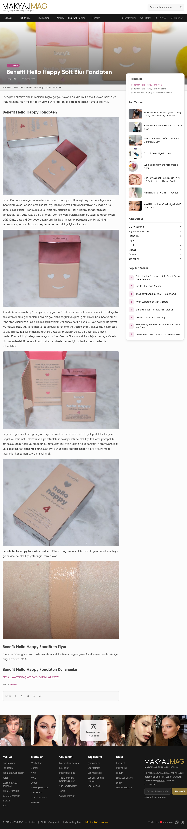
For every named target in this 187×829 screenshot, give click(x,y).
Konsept (120, 763)
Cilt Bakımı (25, 17)
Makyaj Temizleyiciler (69, 763)
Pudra (5, 805)
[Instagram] (177, 822)
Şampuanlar (94, 763)
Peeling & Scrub (67, 772)
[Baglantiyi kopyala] (40, 696)
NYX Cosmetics (39, 797)
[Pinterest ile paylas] (28, 696)
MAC (33, 777)
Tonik (62, 790)
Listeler (147, 17)
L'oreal (34, 767)
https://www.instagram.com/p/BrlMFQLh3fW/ (31, 677)
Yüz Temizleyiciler (68, 785)
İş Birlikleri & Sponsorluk (97, 822)
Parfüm (60, 17)
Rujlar (5, 777)
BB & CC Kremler (11, 795)
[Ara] (181, 7)
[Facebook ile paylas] (15, 696)
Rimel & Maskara (11, 790)
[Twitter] (183, 822)
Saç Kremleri (94, 767)
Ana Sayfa (7, 87)
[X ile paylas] (21, 696)
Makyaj (8, 17)
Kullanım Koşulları (71, 822)
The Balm (35, 802)
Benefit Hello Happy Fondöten (148, 85)
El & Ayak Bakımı (76, 17)
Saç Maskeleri (95, 772)
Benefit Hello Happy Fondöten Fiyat (150, 89)
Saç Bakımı (43, 17)
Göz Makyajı (9, 763)
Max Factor (36, 792)
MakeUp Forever (39, 787)
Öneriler (178, 17)
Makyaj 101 (121, 767)
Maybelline (36, 763)
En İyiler (162, 17)
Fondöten (13, 65)
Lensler (96, 17)
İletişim (32, 822)
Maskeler (64, 767)
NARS (34, 772)
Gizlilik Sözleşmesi (50, 822)
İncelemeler (130, 17)
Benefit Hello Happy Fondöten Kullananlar (153, 92)
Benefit (13, 684)
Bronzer (7, 800)
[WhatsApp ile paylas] (34, 696)
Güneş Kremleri (67, 795)
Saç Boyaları (94, 785)
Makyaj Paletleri (124, 787)
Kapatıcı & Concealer (13, 772)
